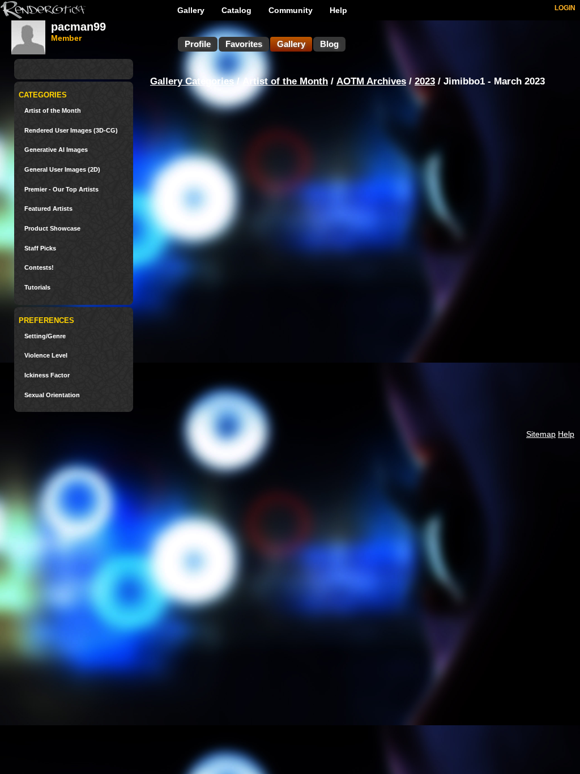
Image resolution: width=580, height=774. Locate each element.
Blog (329, 44)
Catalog (236, 10)
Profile (198, 44)
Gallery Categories (192, 81)
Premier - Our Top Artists (61, 189)
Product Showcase (52, 229)
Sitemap (541, 434)
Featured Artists (48, 209)
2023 (425, 81)
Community (290, 10)
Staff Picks (40, 248)
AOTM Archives (371, 81)
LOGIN (565, 8)
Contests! (39, 268)
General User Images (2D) (62, 170)
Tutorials (37, 287)
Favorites (243, 44)
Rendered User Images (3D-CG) (71, 130)
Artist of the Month (52, 111)
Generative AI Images (56, 150)
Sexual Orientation (52, 395)
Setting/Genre (45, 336)
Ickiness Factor (47, 375)
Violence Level (45, 355)
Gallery (190, 10)
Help (338, 10)
